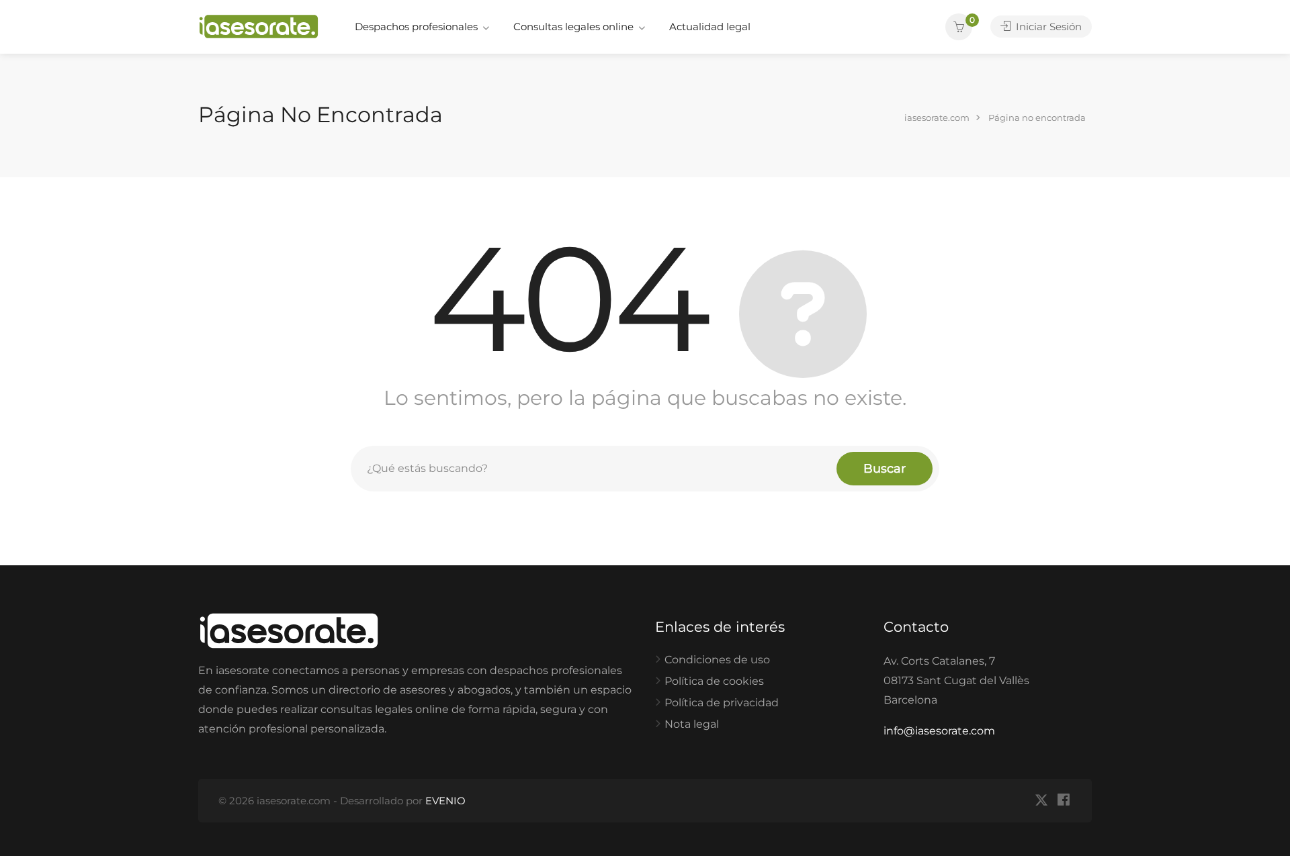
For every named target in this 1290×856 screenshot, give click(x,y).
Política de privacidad (721, 702)
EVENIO (445, 800)
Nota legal (691, 724)
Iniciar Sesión (1047, 26)
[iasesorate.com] (258, 25)
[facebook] (1063, 800)
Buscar (884, 468)
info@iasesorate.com (939, 730)
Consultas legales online (573, 26)
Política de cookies (714, 681)
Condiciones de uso (717, 659)
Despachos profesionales (416, 26)
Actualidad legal (709, 26)
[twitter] (1041, 800)
